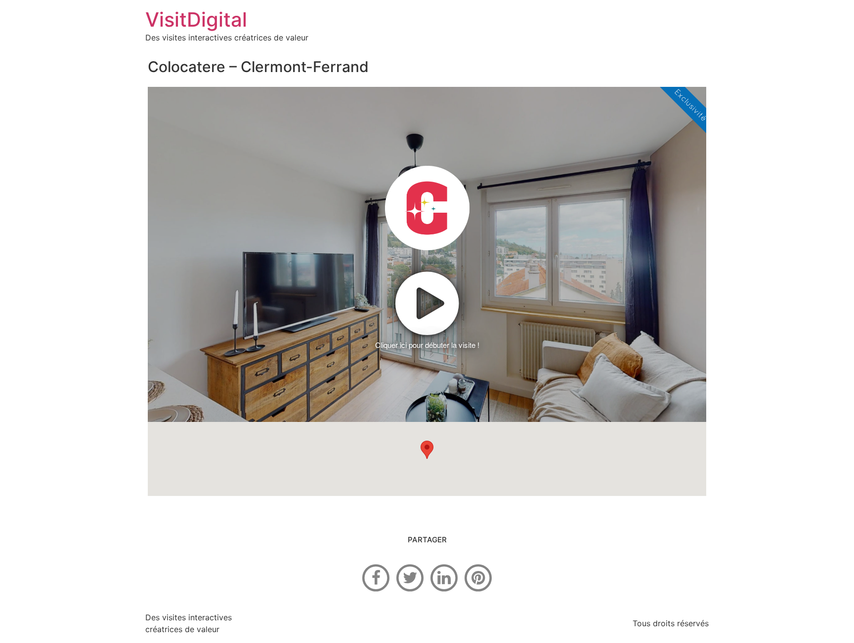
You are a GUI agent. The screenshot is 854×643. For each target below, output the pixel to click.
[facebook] (376, 577)
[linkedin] (444, 577)
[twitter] (410, 577)
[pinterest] (478, 577)
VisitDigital (196, 19)
